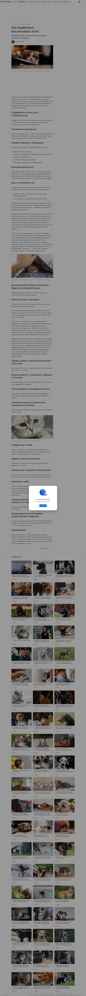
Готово (43, 505)
